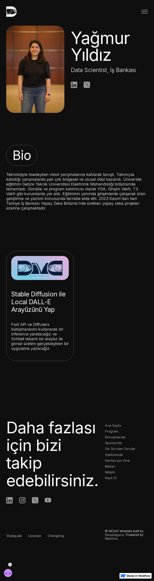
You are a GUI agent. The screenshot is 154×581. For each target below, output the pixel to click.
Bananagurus (114, 535)
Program (111, 431)
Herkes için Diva (117, 461)
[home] (14, 11)
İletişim (110, 472)
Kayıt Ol (111, 478)
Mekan (110, 466)
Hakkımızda (114, 455)
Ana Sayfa (113, 425)
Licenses (34, 536)
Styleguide (14, 536)
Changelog (56, 536)
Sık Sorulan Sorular (120, 449)
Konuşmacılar (115, 437)
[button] (144, 11)
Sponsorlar (113, 443)
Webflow (111, 539)
